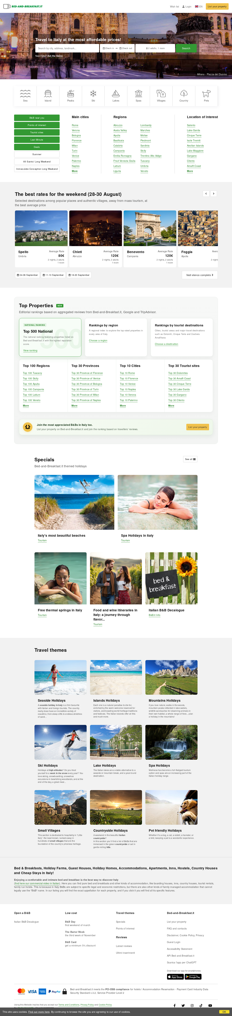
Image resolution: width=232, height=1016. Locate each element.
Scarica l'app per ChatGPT (182, 962)
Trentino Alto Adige (151, 155)
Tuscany (145, 160)
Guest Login (173, 942)
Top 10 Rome (127, 373)
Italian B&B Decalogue (166, 610)
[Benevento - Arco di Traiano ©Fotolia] (150, 228)
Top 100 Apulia (31, 383)
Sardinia (145, 145)
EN (200, 6)
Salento (191, 125)
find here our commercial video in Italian (37, 883)
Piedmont (145, 140)
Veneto (144, 171)
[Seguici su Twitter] (183, 1005)
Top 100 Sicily (30, 378)
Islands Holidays (106, 700)
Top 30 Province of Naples (86, 400)
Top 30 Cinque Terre (179, 383)
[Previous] (206, 193)
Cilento (191, 160)
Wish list (174, 6)
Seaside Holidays (52, 700)
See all (189, 459)
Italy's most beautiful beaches (61, 535)
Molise (144, 135)
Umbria (144, 166)
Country (184, 100)
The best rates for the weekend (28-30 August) (68, 193)
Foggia (186, 252)
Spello (23, 252)
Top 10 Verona (128, 394)
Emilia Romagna (122, 155)
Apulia (116, 135)
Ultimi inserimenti (125, 952)
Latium (117, 166)
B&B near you (37, 117)
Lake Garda (193, 130)
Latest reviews (124, 946)
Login (188, 6)
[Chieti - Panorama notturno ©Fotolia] (95, 228)
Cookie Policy (105, 1004)
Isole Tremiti (194, 140)
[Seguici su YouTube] (210, 1005)
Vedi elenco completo (198, 275)
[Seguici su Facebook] (176, 1005)
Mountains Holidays (165, 700)
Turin (74, 150)
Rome (75, 125)
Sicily (143, 150)
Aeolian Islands (195, 145)
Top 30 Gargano (177, 394)
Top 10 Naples (128, 389)
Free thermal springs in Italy (60, 610)
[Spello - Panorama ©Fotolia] (41, 228)
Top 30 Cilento (176, 400)
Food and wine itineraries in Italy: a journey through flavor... (115, 615)
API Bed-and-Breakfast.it (180, 955)
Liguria (117, 171)
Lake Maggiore (195, 150)
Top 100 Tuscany (32, 373)
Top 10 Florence (129, 378)
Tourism (42, 540)
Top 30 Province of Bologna (87, 383)
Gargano (192, 155)
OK (224, 1011)
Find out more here (39, 1011)
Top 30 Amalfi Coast (179, 378)
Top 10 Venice (128, 383)
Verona (76, 130)
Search (186, 48)
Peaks (70, 100)
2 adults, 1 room (156, 48)
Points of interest (37, 125)
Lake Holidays (104, 765)
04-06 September (29, 274)
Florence (77, 140)
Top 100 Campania (33, 389)
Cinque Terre (194, 135)
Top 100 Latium (31, 394)
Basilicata (118, 140)
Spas (138, 100)
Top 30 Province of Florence (87, 373)
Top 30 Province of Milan (85, 394)
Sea (25, 100)
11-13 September (55, 274)
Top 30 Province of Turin (85, 389)
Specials (120, 921)
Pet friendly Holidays (165, 830)
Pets (206, 100)
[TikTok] (201, 1005)
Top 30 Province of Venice (86, 378)
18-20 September (80, 274)
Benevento (135, 252)
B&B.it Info (154, 615)
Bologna (76, 135)
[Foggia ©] (204, 228)
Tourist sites (36, 132)
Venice (75, 155)
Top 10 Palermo (129, 400)
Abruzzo (117, 125)
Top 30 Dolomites (178, 373)
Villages (161, 100)
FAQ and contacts (177, 928)
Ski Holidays (48, 765)
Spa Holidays (159, 765)
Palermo (76, 160)
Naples (75, 166)
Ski (93, 100)
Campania (119, 150)
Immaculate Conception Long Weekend (37, 168)
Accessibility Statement (179, 948)
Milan (75, 145)
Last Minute (37, 139)
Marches (145, 130)
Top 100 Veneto (31, 400)
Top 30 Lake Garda (179, 389)
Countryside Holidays (110, 830)
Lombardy (146, 125)
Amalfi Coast (194, 166)
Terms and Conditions (68, 1004)
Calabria (118, 145)
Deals (37, 147)
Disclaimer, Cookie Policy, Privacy (185, 935)
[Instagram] (192, 1005)
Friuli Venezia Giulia (124, 160)
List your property (217, 6)
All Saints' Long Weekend (36, 161)
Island (48, 100)
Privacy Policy (87, 1004)
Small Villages (49, 830)
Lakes (116, 100)
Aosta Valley (120, 130)
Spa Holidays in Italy (137, 535)
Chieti (77, 252)
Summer (36, 154)
